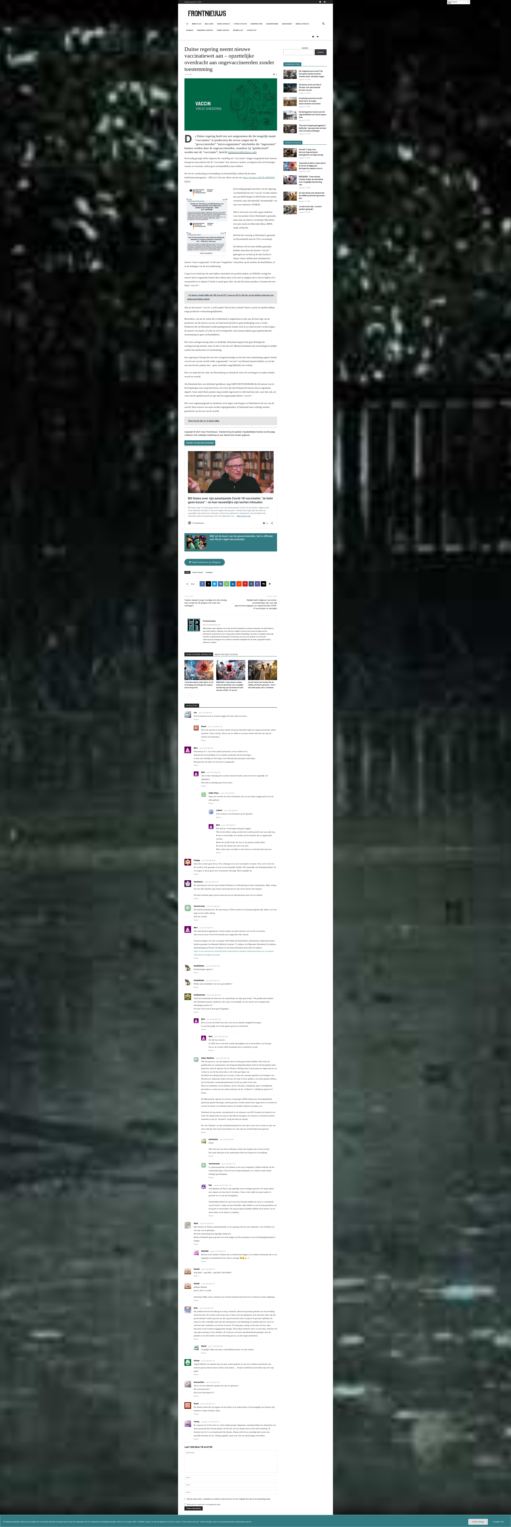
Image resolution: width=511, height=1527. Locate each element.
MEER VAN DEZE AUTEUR (226, 655)
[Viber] (257, 583)
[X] (208, 583)
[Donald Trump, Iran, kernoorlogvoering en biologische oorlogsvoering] (290, 152)
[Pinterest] (245, 583)
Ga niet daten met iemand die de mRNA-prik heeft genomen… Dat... (312, 195)
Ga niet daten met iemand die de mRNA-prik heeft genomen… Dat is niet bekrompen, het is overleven (261, 685)
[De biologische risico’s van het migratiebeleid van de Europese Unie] (290, 115)
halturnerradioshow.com (242, 152)
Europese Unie (256, 24)
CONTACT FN (251, 30)
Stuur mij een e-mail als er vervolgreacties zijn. (204, 1504)
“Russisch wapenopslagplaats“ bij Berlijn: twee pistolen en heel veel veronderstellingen (312, 128)
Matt (196, 1223)
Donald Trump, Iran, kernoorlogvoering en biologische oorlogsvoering (311, 152)
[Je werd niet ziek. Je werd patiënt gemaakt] (290, 209)
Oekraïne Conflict (205, 30)
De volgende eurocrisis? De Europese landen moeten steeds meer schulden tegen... (312, 74)
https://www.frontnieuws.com (211, 625)
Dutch (454, 2)
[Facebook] (202, 583)
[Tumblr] (251, 583)
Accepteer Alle (498, 1522)
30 (276, 74)
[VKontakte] (325, 2)
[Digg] (263, 583)
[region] (255, 1521)
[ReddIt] (239, 583)
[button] (323, 24)
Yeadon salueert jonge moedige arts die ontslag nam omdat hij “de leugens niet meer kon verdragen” (205, 603)
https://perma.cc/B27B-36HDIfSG (259, 177)
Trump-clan (238, 30)
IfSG (187, 181)
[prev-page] (186, 695)
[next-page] (190, 695)
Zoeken (305, 48)
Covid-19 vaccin (240, 24)
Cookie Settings (478, 1522)
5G (187, 24)
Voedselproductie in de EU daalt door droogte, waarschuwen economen (310, 101)
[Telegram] (320, 2)
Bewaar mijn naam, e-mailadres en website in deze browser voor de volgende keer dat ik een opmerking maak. (229, 1499)
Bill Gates (209, 24)
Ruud (203, 726)
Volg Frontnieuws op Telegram (205, 562)
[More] (270, 583)
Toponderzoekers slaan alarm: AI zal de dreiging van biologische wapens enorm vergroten (198, 685)
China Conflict (223, 24)
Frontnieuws (209, 621)
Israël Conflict (302, 24)
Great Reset (287, 24)
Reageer (196, 719)
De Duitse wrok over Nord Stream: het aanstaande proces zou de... (310, 87)
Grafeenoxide (272, 24)
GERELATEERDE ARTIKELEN (198, 655)
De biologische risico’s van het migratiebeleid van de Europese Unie (312, 114)
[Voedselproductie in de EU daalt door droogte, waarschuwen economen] (290, 101)
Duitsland (209, 572)
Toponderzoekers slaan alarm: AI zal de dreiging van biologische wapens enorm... (312, 165)
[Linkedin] (233, 583)
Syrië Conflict (223, 30)
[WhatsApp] (226, 583)
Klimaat (189, 30)
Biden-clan (196, 24)
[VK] (220, 583)
